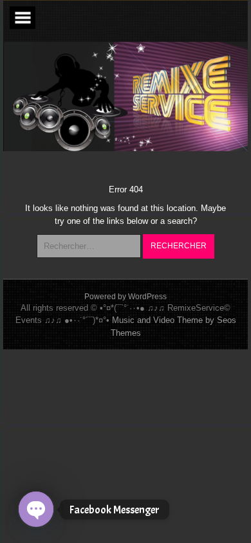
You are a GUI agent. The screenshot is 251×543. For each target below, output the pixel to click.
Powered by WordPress (125, 296)
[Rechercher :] (90, 246)
